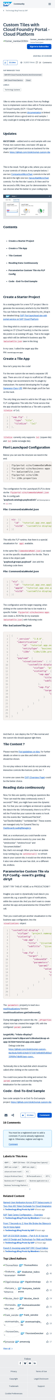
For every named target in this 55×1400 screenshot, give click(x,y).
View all (6, 1349)
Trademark (13, 1386)
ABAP (6, 1163)
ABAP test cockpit (10, 1167)
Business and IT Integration (14, 1181)
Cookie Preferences (13, 1393)
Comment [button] (45, 1115)
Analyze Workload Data (13, 1176)
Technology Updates (12, 90)
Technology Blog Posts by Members (22, 1218)
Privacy (14, 1371)
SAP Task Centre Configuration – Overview (23, 1215)
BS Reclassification (34, 1176)
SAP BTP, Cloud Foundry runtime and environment (23, 75)
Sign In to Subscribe (39, 46)
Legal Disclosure (41, 1379)
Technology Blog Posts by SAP (17, 11)
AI (27, 1172)
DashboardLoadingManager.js (17, 828)
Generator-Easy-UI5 (12, 388)
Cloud (28, 80)
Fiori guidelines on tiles (29, 752)
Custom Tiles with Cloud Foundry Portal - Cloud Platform (26, 29)
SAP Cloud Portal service (13, 80)
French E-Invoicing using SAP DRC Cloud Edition (25, 1248)
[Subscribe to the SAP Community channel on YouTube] (30, 1363)
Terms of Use (41, 1371)
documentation (34, 112)
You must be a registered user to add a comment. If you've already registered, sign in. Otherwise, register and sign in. (27, 1136)
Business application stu (39, 1181)
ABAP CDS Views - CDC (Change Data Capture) (30, 1163)
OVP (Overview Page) (35, 777)
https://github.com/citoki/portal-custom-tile (30, 152)
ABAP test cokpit (28, 1167)
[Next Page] (29, 1189)
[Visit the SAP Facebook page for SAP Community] (20, 1363)
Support (41, 1386)
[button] (5, 62)
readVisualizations (11, 1009)
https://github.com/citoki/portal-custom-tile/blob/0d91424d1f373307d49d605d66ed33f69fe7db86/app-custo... (30, 1053)
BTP (47, 1176)
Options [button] (28, 51)
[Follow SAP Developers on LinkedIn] (35, 1363)
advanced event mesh (12, 1172)
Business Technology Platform (15, 1185)
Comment (13, 1144)
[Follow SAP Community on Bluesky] (25, 1363)
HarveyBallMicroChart (39, 178)
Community (19, 4)
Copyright (13, 1379)
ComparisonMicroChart (22, 174)
